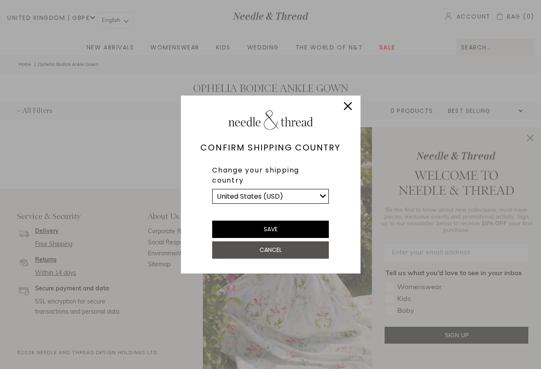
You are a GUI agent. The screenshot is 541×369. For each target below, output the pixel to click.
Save (271, 229)
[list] (270, 196)
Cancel (271, 250)
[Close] (347, 107)
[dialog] (270, 184)
